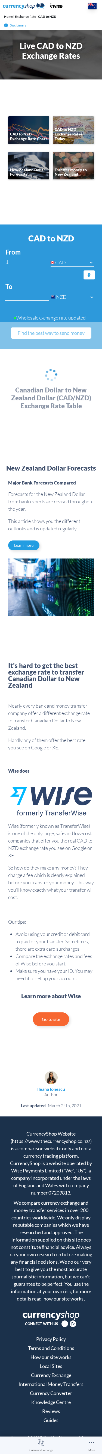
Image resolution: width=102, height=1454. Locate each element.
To (9, 286)
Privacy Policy (51, 1339)
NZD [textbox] (61, 297)
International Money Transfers (51, 1384)
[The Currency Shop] (33, 6)
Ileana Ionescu (51, 1089)
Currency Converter (51, 1393)
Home (8, 16)
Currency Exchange (41, 1450)
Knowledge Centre (51, 1402)
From (13, 252)
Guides (51, 1420)
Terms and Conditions (51, 1348)
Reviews (51, 1411)
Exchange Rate (25, 16)
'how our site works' (63, 1299)
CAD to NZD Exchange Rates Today (68, 134)
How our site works (51, 1357)
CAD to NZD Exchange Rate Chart (28, 136)
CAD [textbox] (60, 262)
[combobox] (72, 263)
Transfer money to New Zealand (71, 172)
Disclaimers (18, 25)
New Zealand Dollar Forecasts (27, 172)
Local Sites (51, 1366)
